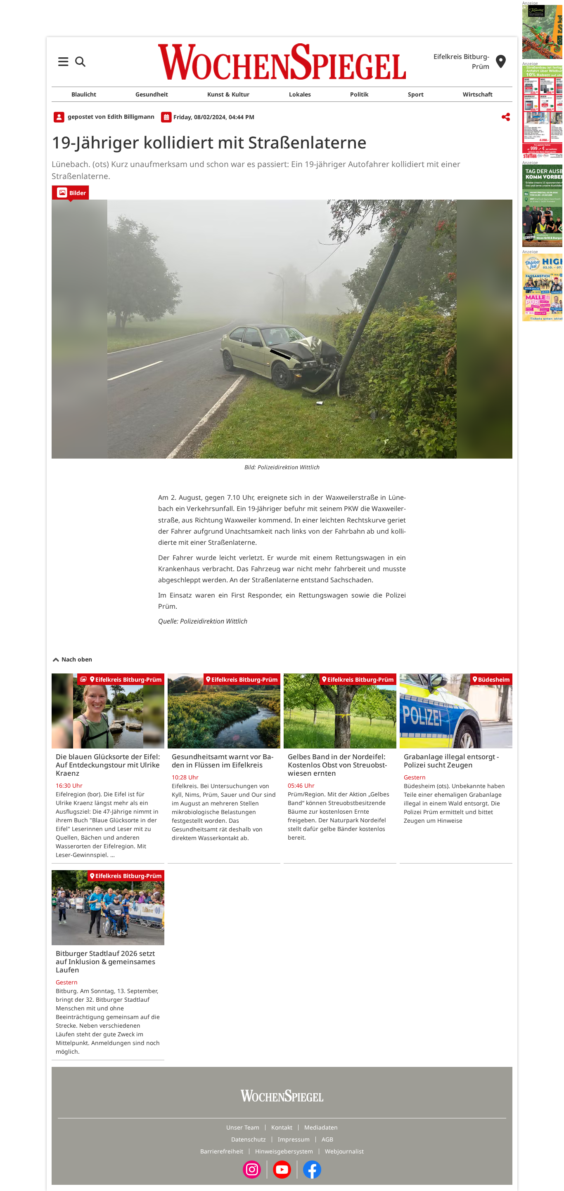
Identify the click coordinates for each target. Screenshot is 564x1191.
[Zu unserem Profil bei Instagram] (252, 1169)
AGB (327, 1139)
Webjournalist (344, 1151)
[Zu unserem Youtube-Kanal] (282, 1169)
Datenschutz (248, 1139)
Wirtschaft (478, 94)
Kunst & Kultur (228, 94)
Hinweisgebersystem (284, 1151)
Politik (359, 94)
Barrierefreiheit (221, 1151)
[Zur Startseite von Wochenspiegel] (282, 61)
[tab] (70, 192)
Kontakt (281, 1127)
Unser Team (242, 1127)
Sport (416, 94)
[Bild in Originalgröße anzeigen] (282, 329)
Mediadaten (321, 1127)
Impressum (294, 1139)
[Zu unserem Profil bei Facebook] (312, 1169)
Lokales (300, 94)
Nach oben (76, 659)
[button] (63, 62)
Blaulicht (83, 94)
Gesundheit (151, 94)
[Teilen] (505, 117)
